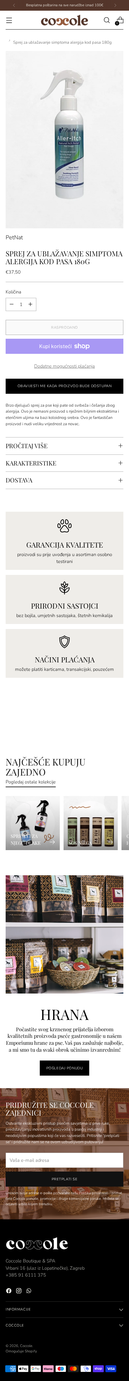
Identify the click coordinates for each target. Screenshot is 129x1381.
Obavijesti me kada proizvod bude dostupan (65, 385)
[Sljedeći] (115, 5)
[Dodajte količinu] (30, 304)
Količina (13, 292)
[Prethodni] (14, 5)
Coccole (26, 1345)
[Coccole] (64, 20)
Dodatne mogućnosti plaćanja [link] (64, 366)
